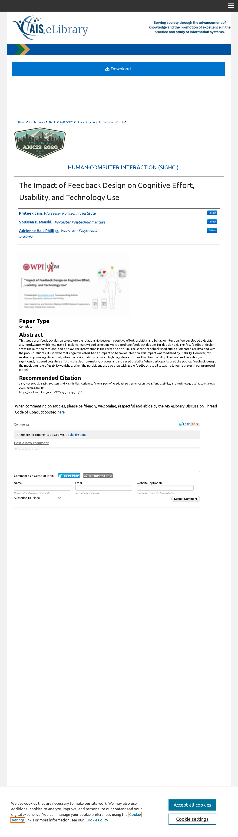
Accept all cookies (192, 805)
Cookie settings (192, 819)
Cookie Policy (97, 820)
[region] (119, 811)
